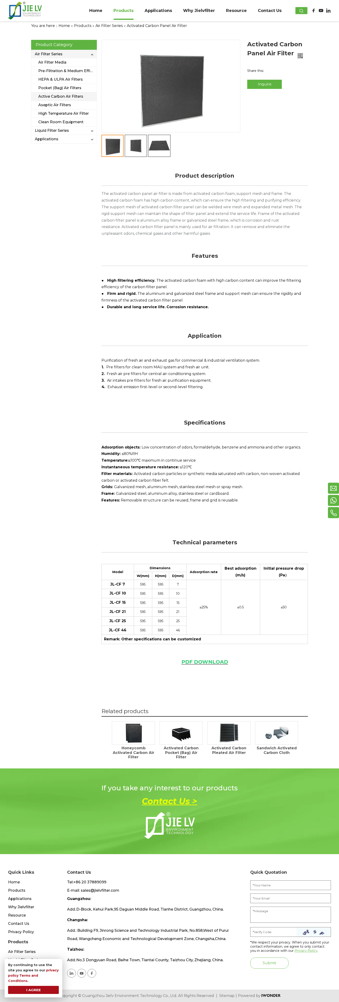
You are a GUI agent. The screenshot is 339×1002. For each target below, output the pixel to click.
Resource (17, 915)
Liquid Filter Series (52, 130)
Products (16, 890)
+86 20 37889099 (89, 882)
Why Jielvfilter (21, 907)
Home (14, 882)
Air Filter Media (52, 62)
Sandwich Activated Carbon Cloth (277, 750)
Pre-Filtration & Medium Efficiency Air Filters (67, 71)
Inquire (264, 84)
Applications (46, 139)
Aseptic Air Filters (54, 105)
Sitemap (227, 996)
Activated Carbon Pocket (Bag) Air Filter (181, 752)
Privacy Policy (21, 932)
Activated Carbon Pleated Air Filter (228, 750)
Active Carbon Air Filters (60, 96)
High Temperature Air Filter (63, 113)
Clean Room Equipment (60, 122)
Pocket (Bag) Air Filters (59, 88)
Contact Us (18, 923)
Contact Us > (169, 801)
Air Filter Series (48, 54)
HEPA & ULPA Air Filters (60, 79)
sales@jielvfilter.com (100, 890)
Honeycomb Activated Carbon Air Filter (133, 752)
